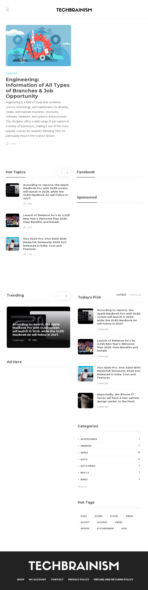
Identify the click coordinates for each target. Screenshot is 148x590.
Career (11, 73)
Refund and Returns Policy (113, 579)
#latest (85, 522)
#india (129, 516)
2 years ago (18, 340)
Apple (110, 452)
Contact (57, 579)
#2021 (84, 516)
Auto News (110, 465)
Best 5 (110, 472)
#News (118, 522)
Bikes (110, 479)
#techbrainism (105, 528)
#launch (102, 522)
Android (110, 445)
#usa (124, 528)
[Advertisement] (109, 223)
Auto (110, 459)
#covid (114, 516)
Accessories (110, 438)
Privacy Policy (78, 579)
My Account (37, 579)
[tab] (121, 296)
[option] (38, 219)
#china (98, 516)
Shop (20, 579)
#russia (85, 528)
